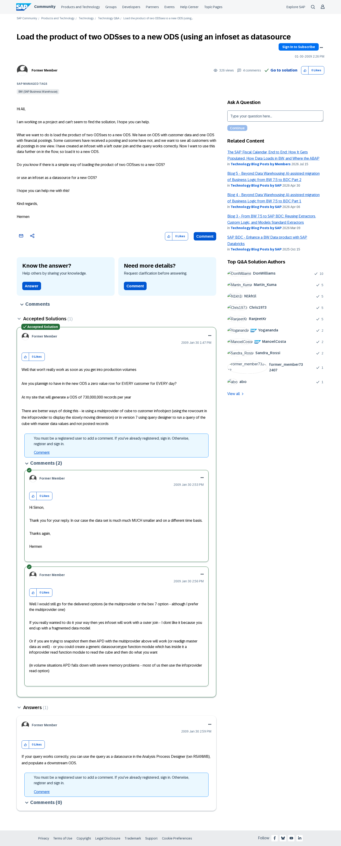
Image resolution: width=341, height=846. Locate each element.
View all (233, 394)
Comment (205, 236)
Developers (131, 7)
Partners (152, 7)
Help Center (189, 7)
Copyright (84, 838)
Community (44, 7)
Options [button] (321, 47)
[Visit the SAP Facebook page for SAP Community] (275, 838)
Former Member (45, 70)
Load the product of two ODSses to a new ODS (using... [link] (158, 18)
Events (169, 7)
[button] (305, 70)
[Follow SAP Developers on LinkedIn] (300, 838)
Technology (86, 18)
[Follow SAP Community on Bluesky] (283, 838)
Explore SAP (295, 7)
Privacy (43, 838)
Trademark (133, 838)
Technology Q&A (108, 18)
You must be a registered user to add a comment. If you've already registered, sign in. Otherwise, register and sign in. (111, 441)
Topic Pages (213, 7)
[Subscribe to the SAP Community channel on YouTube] (291, 838)
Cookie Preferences (177, 838)
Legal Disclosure (107, 838)
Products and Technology (80, 7)
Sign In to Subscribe (298, 47)
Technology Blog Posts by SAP (256, 185)
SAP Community (27, 18)
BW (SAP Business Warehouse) (38, 91)
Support (151, 838)
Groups (111, 7)
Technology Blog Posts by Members (261, 164)
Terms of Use (62, 838)
